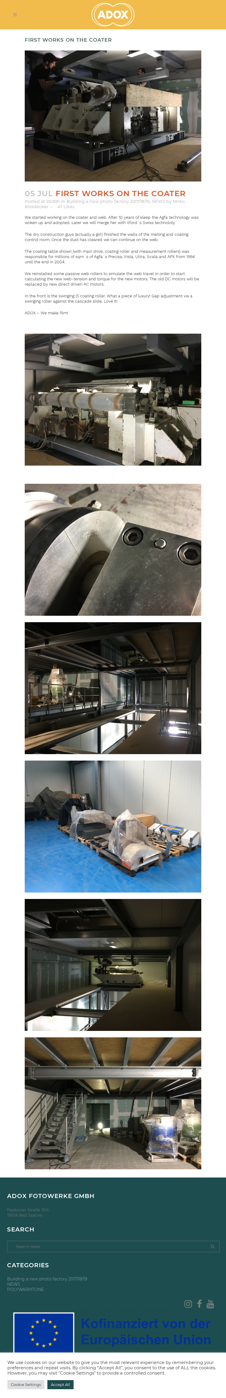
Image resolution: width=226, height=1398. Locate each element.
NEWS (158, 201)
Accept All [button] (60, 1384)
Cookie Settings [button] (26, 1384)
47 (65, 207)
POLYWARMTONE (25, 1289)
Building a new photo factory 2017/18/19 (108, 201)
